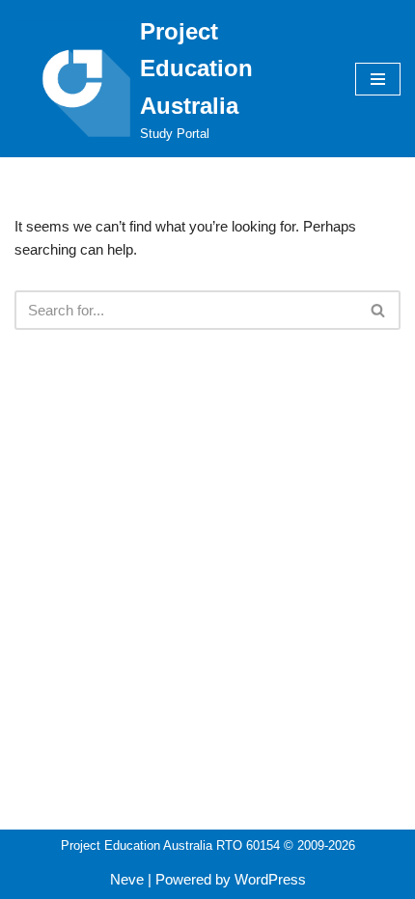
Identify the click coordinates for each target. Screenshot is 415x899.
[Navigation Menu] (378, 79)
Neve (127, 879)
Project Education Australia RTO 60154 (170, 845)
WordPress (270, 879)
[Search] (379, 310)
